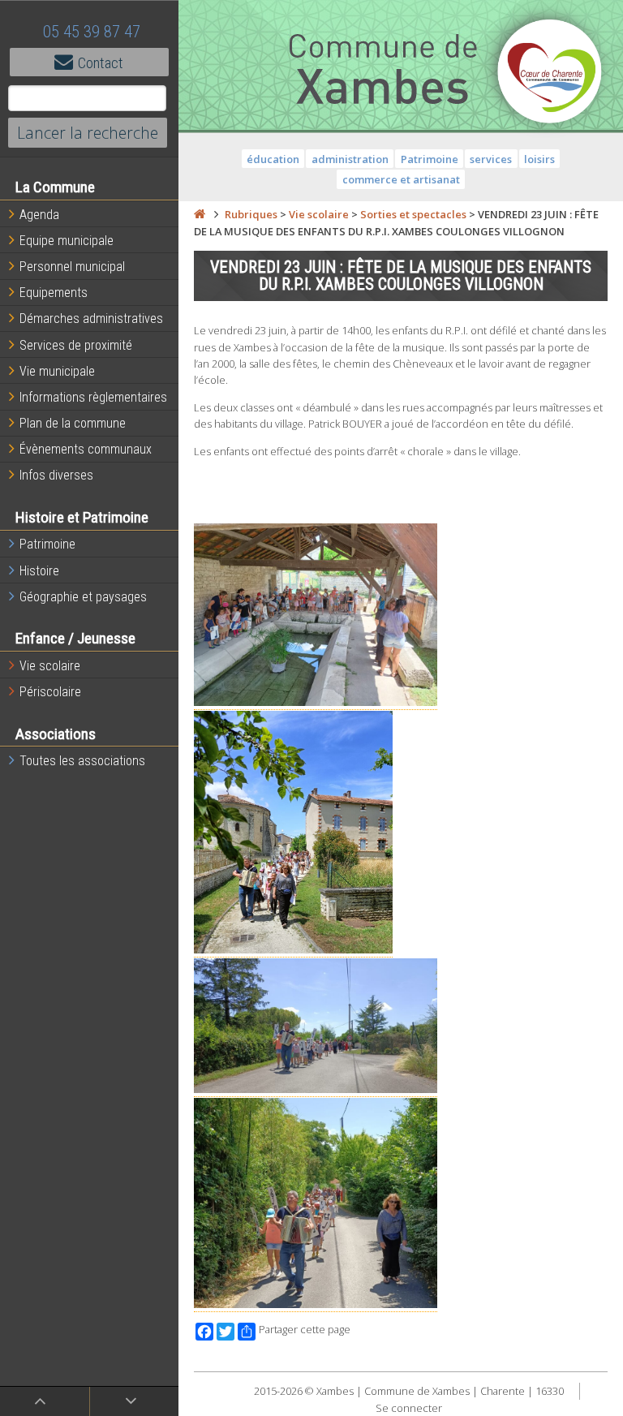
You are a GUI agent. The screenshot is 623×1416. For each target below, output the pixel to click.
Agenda (39, 214)
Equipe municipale (66, 240)
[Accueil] (199, 214)
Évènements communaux (85, 449)
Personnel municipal (72, 266)
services (491, 159)
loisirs (539, 159)
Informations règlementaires (93, 397)
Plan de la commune (72, 423)
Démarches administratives (91, 318)
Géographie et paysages (83, 597)
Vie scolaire (49, 666)
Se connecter (409, 1408)
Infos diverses (56, 475)
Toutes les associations (82, 760)
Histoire (39, 571)
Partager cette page (304, 1329)
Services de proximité (75, 345)
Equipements (53, 292)
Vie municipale (57, 371)
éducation (273, 159)
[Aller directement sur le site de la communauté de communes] (550, 73)
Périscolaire (50, 691)
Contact (100, 63)
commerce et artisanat (401, 179)
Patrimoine (47, 544)
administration (350, 159)
